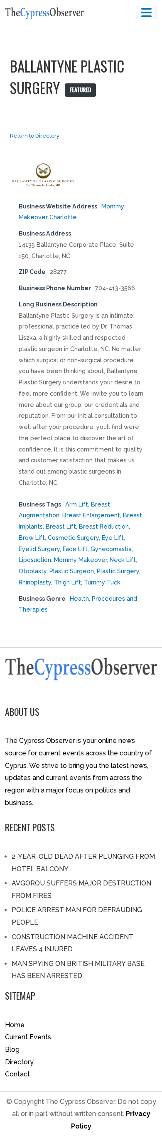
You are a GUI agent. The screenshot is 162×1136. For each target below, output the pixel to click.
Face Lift (75, 548)
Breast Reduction (104, 526)
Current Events (28, 1037)
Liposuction (35, 559)
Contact (17, 1074)
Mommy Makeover (80, 559)
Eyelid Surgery (39, 548)
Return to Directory (34, 136)
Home (15, 1025)
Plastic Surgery (118, 570)
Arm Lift (76, 504)
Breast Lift (61, 526)
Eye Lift (113, 537)
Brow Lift (32, 537)
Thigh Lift (67, 582)
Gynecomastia (111, 548)
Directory (19, 1062)
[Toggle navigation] (146, 12)
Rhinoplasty (35, 582)
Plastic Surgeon (71, 570)
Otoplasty (33, 570)
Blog (12, 1049)
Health (79, 598)
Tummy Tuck (102, 582)
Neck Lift (123, 559)
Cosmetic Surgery (73, 537)
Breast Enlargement (91, 515)
